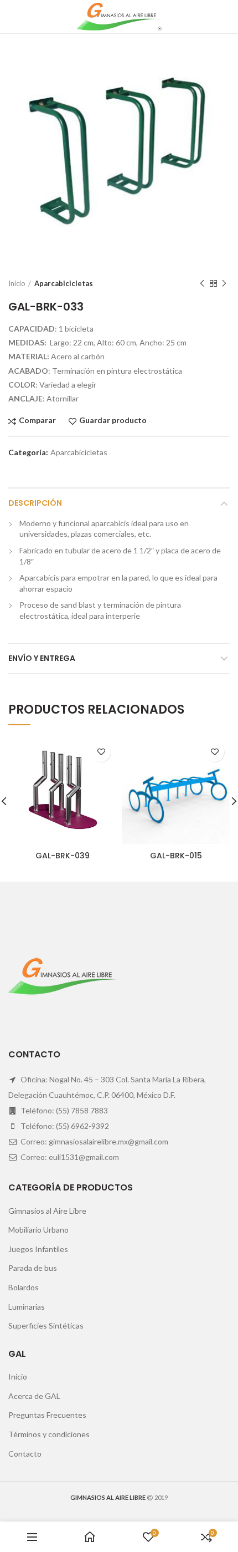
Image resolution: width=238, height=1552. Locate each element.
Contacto (25, 1453)
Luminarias (26, 1306)
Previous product (202, 283)
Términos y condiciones (49, 1434)
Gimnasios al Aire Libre (47, 1210)
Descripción (35, 502)
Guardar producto (113, 420)
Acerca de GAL (34, 1396)
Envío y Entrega (41, 658)
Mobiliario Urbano (38, 1229)
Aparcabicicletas (63, 283)
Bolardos (23, 1287)
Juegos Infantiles (38, 1249)
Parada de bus (32, 1268)
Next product (224, 283)
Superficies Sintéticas (46, 1325)
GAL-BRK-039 (62, 856)
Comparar (37, 420)
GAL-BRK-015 (176, 856)
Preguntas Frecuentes (47, 1414)
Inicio (16, 283)
